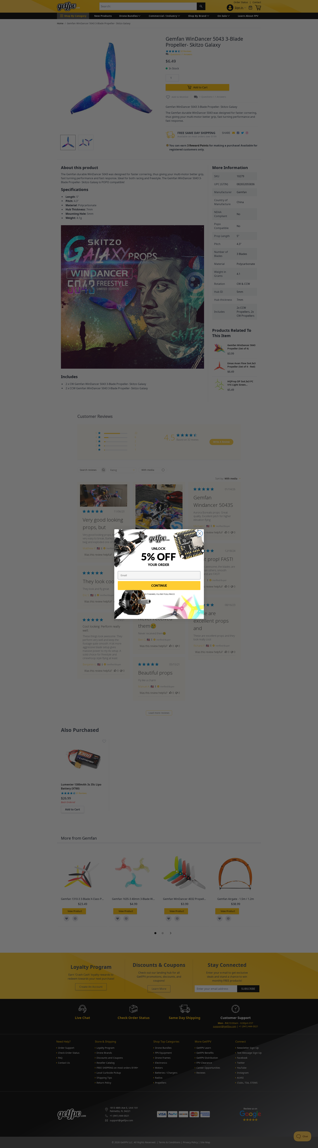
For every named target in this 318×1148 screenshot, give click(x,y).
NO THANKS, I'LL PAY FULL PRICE (159, 594)
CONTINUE (159, 585)
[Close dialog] (200, 533)
